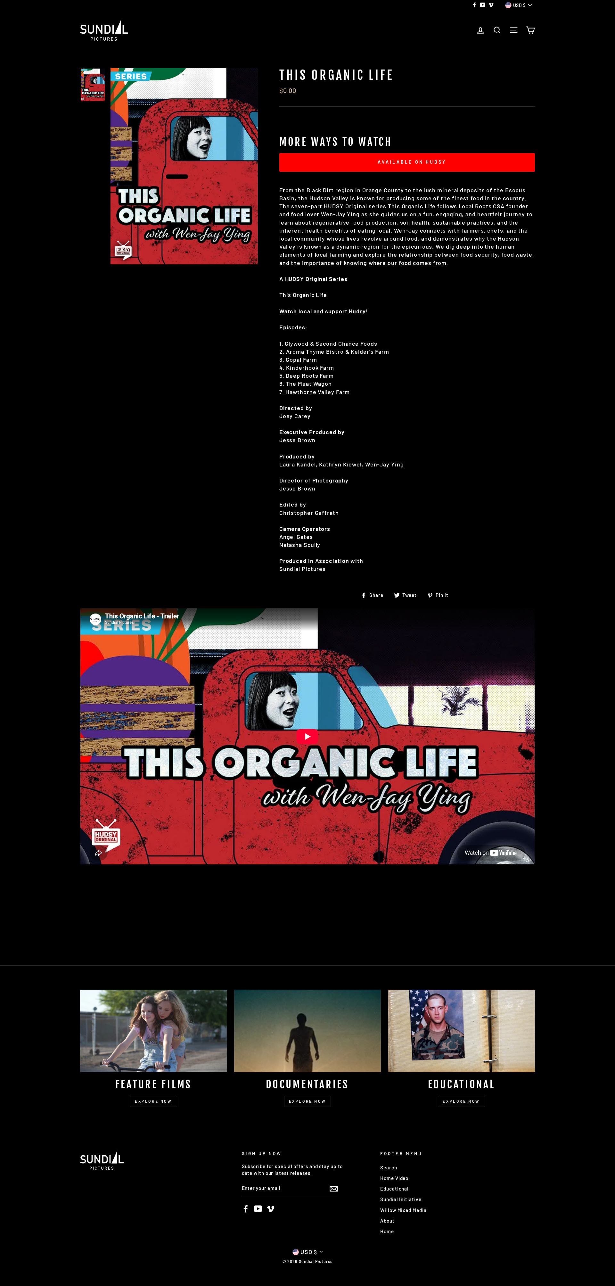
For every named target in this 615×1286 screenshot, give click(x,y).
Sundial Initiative (400, 1199)
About (387, 1221)
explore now (153, 1101)
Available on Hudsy (412, 161)
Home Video (394, 1178)
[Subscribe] (334, 1188)
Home (387, 1231)
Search (388, 1167)
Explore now (461, 1101)
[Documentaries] (307, 1031)
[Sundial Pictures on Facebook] (246, 1209)
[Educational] (461, 1031)
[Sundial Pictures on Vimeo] (271, 1209)
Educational (394, 1188)
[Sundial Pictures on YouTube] (258, 1209)
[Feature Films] (153, 1031)
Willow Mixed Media (403, 1210)
